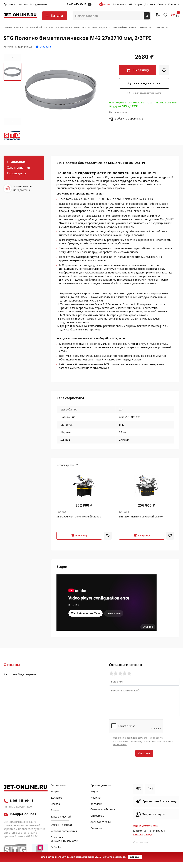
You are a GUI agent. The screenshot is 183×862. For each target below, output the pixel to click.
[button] (12, 57)
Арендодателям (100, 822)
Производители (100, 785)
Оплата (161, 4)
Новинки (95, 798)
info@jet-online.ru (24, 814)
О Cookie (56, 847)
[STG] (12, 136)
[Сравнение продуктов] (158, 15)
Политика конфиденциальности (64, 839)
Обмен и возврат (61, 825)
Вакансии (96, 828)
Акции (106, 4)
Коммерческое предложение (22, 188)
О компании (58, 785)
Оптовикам (97, 816)
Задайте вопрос (153, 814)
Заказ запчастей (122, 4)
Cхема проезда (142, 834)
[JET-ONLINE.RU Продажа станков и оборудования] (20, 15)
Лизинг (55, 810)
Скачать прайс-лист (102, 809)
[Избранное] (165, 15)
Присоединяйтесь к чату (159, 801)
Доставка (149, 4)
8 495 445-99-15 (76, 4)
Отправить (144, 753)
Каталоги (96, 804)
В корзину (141, 70)
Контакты (173, 4)
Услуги (138, 4)
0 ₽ (173, 15)
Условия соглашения (64, 831)
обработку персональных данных (138, 739)
